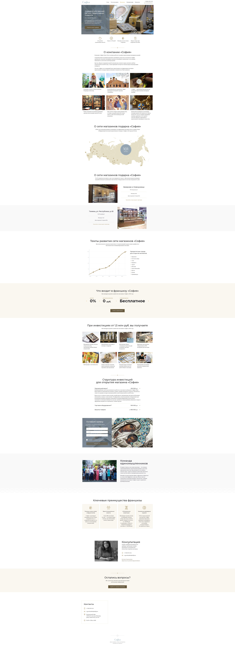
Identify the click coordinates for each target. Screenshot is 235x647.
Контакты (137, 2)
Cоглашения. (102, 440)
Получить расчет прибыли (93, 27)
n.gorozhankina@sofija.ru (130, 555)
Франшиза (122, 2)
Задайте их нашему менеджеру (117, 586)
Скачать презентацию (117, 310)
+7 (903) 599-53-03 (149, 1)
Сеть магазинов (114, 2)
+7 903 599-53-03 (90, 608)
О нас (107, 2)
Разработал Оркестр (117, 643)
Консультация (130, 2)
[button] (117, 388)
